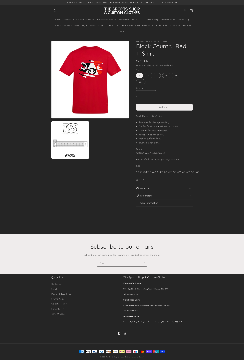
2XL (176, 75)
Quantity (139, 88)
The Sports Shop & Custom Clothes (118, 357)
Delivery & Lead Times (61, 293)
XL (166, 75)
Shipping (151, 65)
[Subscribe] (144, 263)
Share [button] (141, 179)
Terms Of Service (59, 313)
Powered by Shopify (137, 357)
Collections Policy (59, 303)
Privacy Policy (57, 308)
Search (54, 288)
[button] (54, 11)
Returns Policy (57, 298)
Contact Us (56, 284)
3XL (140, 81)
